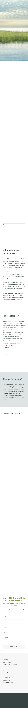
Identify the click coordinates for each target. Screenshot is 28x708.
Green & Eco (5, 451)
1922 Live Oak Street (8, 662)
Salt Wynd (5, 565)
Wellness (5, 510)
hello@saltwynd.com (8, 682)
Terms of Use (6, 672)
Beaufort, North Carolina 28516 (10, 664)
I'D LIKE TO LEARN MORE (14, 646)
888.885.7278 (6, 680)
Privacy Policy (6, 670)
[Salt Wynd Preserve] (7, 3)
